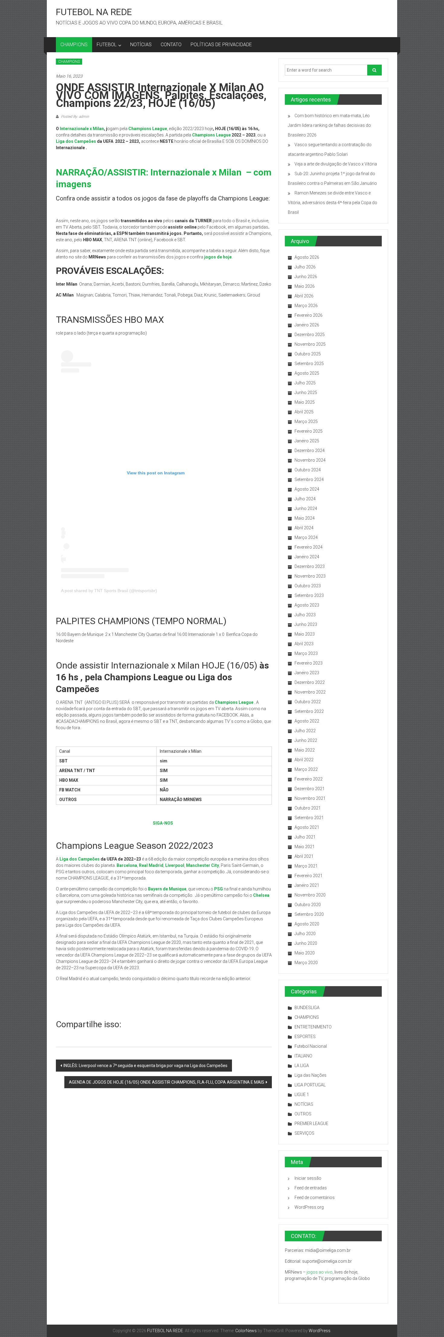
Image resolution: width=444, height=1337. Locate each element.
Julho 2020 (305, 933)
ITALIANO (303, 1055)
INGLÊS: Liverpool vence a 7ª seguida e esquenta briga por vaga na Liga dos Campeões (145, 1065)
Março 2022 (306, 769)
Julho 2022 (305, 730)
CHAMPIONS (74, 44)
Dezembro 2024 (309, 450)
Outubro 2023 (307, 585)
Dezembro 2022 (309, 682)
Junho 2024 (305, 508)
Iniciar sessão (307, 1178)
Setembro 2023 (309, 595)
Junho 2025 (305, 392)
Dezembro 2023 (309, 566)
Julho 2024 (305, 498)
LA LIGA (301, 1065)
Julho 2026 (305, 267)
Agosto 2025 (306, 373)
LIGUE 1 (301, 1094)
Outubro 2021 (307, 808)
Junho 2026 (305, 276)
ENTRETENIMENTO (313, 1026)
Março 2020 (306, 962)
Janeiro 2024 (306, 556)
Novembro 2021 (310, 798)
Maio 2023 (304, 634)
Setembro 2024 (309, 479)
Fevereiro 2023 (308, 663)
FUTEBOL (107, 44)
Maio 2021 (304, 846)
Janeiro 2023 (306, 672)
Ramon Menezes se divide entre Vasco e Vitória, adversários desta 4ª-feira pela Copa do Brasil (332, 203)
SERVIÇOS (304, 1133)
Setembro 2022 (309, 711)
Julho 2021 (305, 837)
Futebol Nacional (310, 1046)
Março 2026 (306, 305)
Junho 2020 (305, 943)
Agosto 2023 (306, 605)
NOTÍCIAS (141, 44)
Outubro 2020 (307, 904)
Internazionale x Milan (82, 128)
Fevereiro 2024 (308, 547)
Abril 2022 (304, 759)
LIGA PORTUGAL (310, 1084)
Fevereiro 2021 (308, 875)
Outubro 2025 (307, 353)
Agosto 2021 (306, 827)
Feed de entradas (310, 1187)
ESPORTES (305, 1036)
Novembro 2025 (310, 344)
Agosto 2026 (306, 257)
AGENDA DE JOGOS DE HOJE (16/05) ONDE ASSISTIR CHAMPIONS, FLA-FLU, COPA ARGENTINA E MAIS (166, 1082)
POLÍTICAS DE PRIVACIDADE (221, 44)
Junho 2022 (305, 740)
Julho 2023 (305, 614)
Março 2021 (306, 866)
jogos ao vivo (320, 1272)
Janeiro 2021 (306, 885)
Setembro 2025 (309, 363)
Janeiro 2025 (306, 440)
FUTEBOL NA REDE (94, 12)
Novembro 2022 (310, 692)
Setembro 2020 (309, 914)
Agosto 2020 (306, 924)
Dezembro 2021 (309, 788)
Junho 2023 (305, 624)
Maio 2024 (304, 518)
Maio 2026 (304, 286)
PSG (218, 889)
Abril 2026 (304, 295)
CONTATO (171, 44)
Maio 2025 (304, 402)
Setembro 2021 (309, 817)
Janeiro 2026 (306, 324)
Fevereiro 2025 (308, 431)
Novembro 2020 (310, 895)
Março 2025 (306, 421)
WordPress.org (309, 1207)
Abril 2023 (304, 643)
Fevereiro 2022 (308, 779)
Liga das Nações (310, 1075)
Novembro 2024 (310, 460)
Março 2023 (306, 653)
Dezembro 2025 (309, 334)
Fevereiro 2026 (308, 315)
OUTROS (302, 1113)
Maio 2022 (304, 750)
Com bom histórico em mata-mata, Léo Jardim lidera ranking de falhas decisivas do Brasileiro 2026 (329, 125)
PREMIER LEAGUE (311, 1123)
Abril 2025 (304, 411)
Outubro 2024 (307, 469)
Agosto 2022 (306, 721)
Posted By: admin (74, 116)
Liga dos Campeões (76, 141)
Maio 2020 (304, 953)
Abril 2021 (304, 856)
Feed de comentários (314, 1197)
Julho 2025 (305, 382)
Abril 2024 (304, 527)
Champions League (211, 135)
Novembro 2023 (310, 576)
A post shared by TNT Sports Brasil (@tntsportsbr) (109, 590)
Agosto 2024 (306, 489)
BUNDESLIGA (307, 1007)
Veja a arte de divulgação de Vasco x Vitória (335, 164)
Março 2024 (306, 537)
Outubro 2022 (307, 701)
